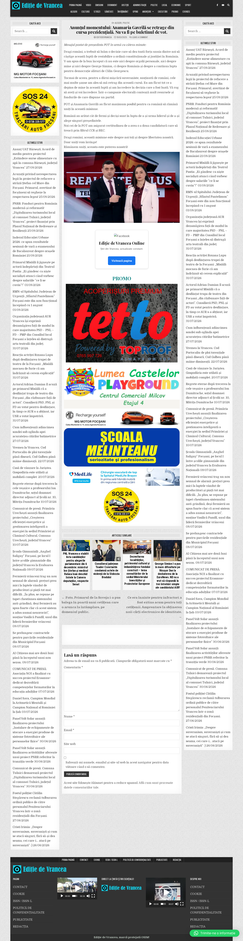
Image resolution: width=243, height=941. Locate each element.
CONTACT (84, 860)
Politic (154, 5)
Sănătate (109, 11)
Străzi (97, 11)
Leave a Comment (140, 37)
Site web (70, 744)
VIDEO (88, 5)
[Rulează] (62, 896)
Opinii (135, 11)
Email (69, 730)
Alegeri (73, 11)
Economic (176, 5)
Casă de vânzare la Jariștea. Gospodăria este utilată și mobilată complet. (32, 472)
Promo (175, 11)
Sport (188, 5)
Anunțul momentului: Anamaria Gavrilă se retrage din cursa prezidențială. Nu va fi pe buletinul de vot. (122, 29)
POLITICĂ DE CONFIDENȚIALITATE (137, 860)
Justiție (125, 5)
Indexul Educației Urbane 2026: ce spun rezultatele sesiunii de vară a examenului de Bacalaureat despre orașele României (34, 246)
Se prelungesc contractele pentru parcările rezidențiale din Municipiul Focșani (33, 637)
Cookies (186, 11)
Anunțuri (146, 11)
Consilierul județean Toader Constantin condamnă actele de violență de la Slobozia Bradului (106, 570)
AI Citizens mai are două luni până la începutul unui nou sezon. (33, 658)
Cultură (85, 11)
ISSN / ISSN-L (111, 860)
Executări (162, 11)
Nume (69, 716)
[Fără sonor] (88, 896)
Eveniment (112, 5)
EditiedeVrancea (104, 37)
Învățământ (123, 11)
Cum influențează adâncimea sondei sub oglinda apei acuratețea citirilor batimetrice (34, 432)
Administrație (139, 5)
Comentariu (73, 667)
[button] (77, 888)
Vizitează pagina (122, 260)
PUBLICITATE (161, 860)
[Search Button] (228, 5)
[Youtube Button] (223, 5)
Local (164, 5)
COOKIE (97, 860)
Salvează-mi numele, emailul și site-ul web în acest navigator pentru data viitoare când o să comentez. (117, 765)
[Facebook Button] (217, 5)
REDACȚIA (177, 860)
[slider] (74, 896)
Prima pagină (75, 5)
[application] (77, 888)
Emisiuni (99, 5)
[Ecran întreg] (93, 896)
